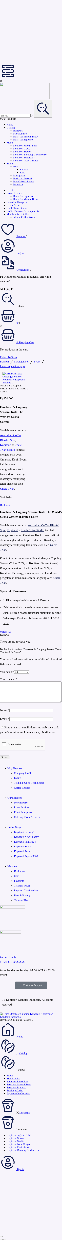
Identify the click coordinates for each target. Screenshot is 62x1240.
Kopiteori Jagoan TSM (25, 145)
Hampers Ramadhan (17, 1081)
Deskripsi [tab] (5, 505)
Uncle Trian (7, 488)
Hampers (18, 130)
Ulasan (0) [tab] (5, 631)
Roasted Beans (14, 193)
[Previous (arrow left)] (1, 1239)
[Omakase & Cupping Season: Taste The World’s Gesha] (31, 1016)
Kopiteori (5, 445)
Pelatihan (18, 184)
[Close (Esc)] (1, 1236)
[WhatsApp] (1, 289)
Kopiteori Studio (22, 151)
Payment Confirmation (18, 1093)
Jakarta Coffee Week (24, 217)
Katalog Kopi (21, 361)
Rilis (22, 172)
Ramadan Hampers (17, 202)
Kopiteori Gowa (21, 148)
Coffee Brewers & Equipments (23, 211)
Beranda (4, 361)
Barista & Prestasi (22, 178)
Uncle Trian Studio (16, 208)
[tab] (31, 505)
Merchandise (20, 133)
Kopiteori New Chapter (25, 160)
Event (10, 190)
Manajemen (19, 175)
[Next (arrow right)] (4, 1239)
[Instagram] (8, 289)
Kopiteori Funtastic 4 (24, 157)
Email (4, 718)
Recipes (24, 169)
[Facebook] (5, 289)
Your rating (7, 672)
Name (4, 710)
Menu (10, 142)
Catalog (11, 127)
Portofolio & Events (23, 181)
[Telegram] (11, 289)
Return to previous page (12, 366)
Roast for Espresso (23, 139)
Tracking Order (15, 1090)
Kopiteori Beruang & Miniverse (29, 154)
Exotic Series (13, 205)
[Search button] (43, 108)
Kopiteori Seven (15, 1138)
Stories (10, 163)
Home (10, 124)
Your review (8, 679)
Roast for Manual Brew (25, 136)
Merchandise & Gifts (17, 214)
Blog (15, 166)
